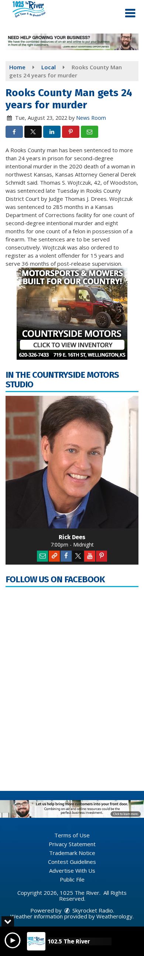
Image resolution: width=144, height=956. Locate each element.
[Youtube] (89, 556)
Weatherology (114, 916)
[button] (130, 13)
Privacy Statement (72, 844)
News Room (91, 117)
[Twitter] (77, 556)
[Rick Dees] (72, 462)
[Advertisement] (72, 42)
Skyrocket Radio (92, 910)
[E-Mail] (42, 556)
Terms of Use (72, 835)
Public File (72, 879)
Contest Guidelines (72, 861)
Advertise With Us (72, 870)
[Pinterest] (101, 556)
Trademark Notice (72, 852)
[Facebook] (66, 556)
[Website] (54, 556)
